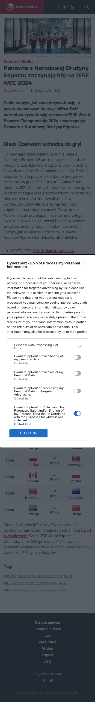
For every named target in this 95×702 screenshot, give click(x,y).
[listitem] (47, 346)
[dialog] (47, 351)
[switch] (77, 357)
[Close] (86, 263)
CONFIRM (28, 433)
